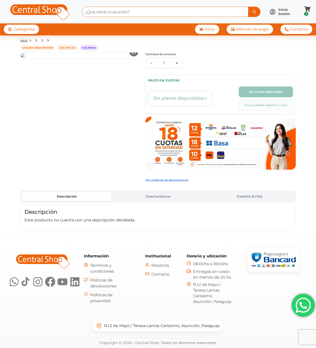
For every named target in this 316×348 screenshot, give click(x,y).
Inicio (23, 40)
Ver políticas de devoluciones (166, 180)
